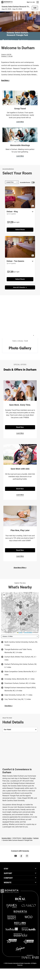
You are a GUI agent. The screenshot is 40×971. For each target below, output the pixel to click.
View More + (9, 705)
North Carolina (27, 838)
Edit (35, 8)
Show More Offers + (20, 567)
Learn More (20, 122)
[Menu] (37, 2)
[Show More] (32, 212)
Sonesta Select (6, 838)
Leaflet (20, 632)
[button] (4, 594)
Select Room (20, 230)
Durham (36, 838)
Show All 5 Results (19, 287)
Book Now (20, 427)
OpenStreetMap (28, 632)
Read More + (5, 80)
